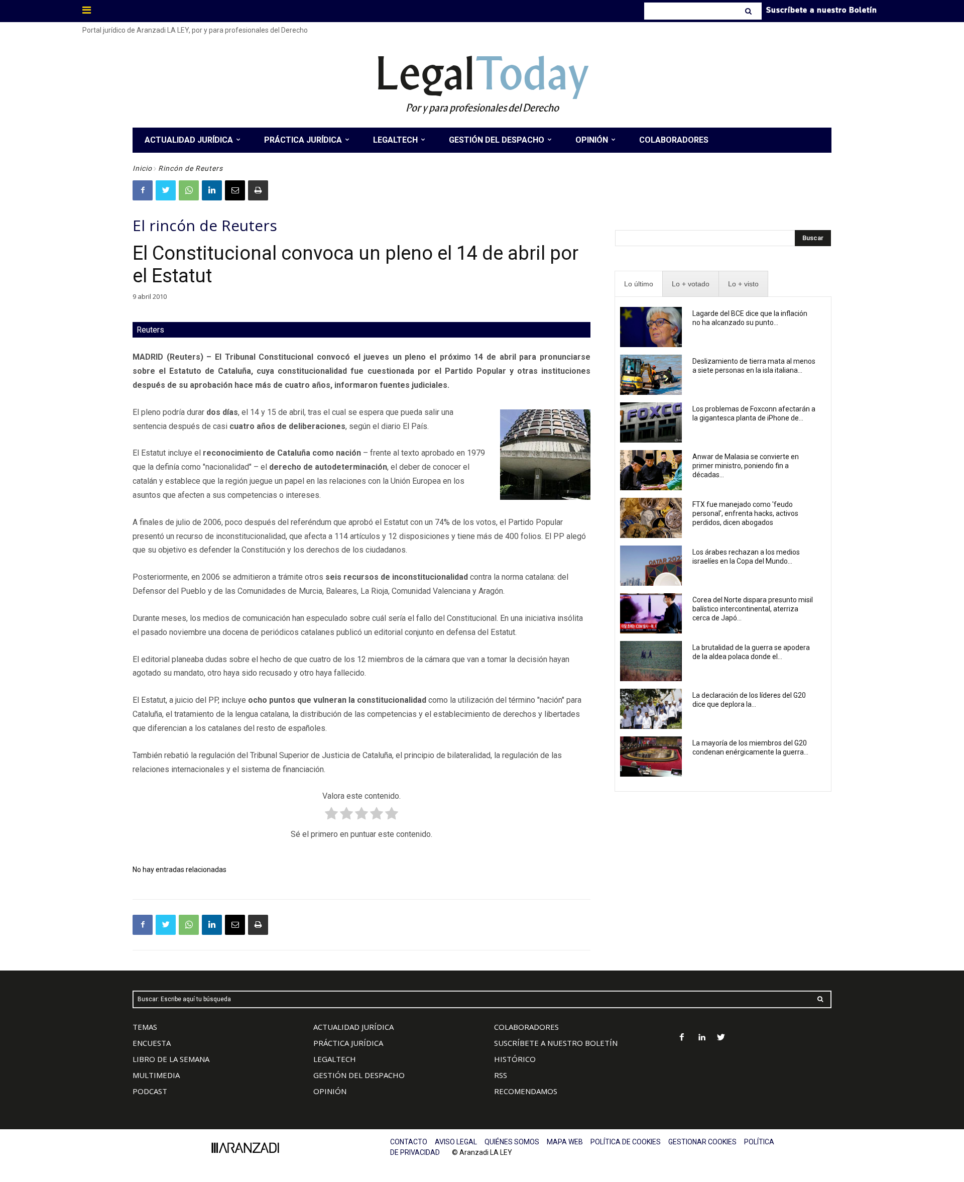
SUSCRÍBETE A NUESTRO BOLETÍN (556, 1043)
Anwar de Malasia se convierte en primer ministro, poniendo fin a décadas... (745, 466)
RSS (500, 1075)
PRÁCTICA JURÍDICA (348, 1043)
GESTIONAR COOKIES (702, 1142)
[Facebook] (143, 190)
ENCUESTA (152, 1043)
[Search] (749, 11)
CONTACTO (408, 1142)
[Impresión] (258, 190)
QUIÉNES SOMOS (512, 1142)
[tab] (639, 284)
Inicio (142, 168)
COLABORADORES (526, 1027)
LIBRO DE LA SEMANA (171, 1059)
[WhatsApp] (189, 190)
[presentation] (639, 284)
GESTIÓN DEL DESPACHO (359, 1075)
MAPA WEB (565, 1142)
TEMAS (145, 1027)
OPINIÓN (329, 1091)
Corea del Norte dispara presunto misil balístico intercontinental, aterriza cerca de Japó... (752, 609)
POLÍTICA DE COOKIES (625, 1142)
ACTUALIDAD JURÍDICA (353, 1027)
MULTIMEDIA (156, 1075)
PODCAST (150, 1091)
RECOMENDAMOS (525, 1091)
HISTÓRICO (515, 1059)
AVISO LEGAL (456, 1142)
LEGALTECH (334, 1059)
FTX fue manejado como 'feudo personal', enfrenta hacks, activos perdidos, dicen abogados (745, 513)
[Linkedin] (212, 190)
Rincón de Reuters (190, 168)
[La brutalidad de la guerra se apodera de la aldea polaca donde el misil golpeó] (651, 661)
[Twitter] (166, 190)
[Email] (235, 190)
